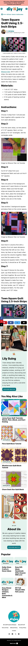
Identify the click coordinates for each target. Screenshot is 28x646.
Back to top (13, 643)
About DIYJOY (21, 624)
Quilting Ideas (19, 14)
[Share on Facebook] (1, 318)
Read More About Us (14, 547)
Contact (14, 630)
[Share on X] (1, 324)
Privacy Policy (22, 627)
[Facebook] (12, 634)
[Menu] (1, 8)
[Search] (26, 8)
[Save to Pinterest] (1, 321)
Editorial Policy (14, 627)
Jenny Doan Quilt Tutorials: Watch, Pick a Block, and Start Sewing (13, 420)
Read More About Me (9, 389)
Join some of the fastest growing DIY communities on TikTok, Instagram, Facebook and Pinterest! (14, 3)
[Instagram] (9, 634)
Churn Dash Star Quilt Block (13, 489)
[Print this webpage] (1, 327)
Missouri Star (5, 72)
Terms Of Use (5, 627)
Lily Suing (11, 31)
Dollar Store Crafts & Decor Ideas (6, 569)
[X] (15, 634)
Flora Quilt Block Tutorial (11, 444)
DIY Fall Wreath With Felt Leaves (20, 590)
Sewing (14, 14)
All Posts (9, 14)
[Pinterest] (18, 634)
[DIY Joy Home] (14, 9)
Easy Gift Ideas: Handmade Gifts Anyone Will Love (20, 571)
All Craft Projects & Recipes (9, 624)
